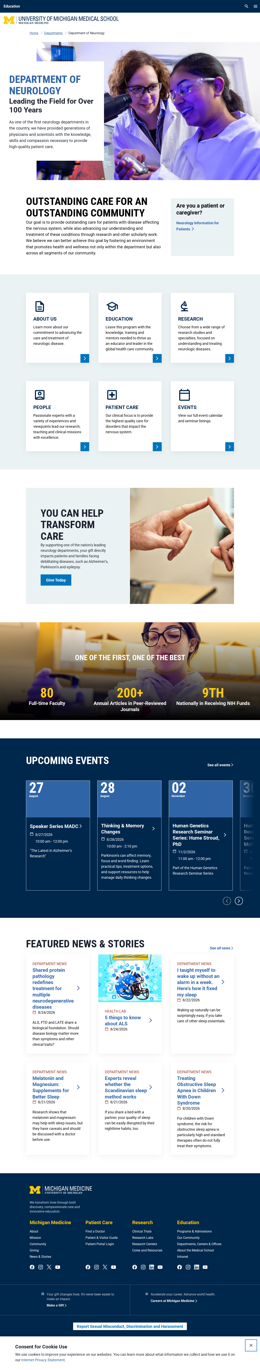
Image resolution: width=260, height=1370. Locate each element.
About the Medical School (195, 1250)
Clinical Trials (142, 1231)
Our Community (188, 1238)
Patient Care (99, 1222)
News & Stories (40, 1257)
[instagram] (40, 1267)
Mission (35, 1238)
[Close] (251, 1345)
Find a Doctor (95, 1231)
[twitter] (49, 1267)
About (34, 1231)
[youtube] (57, 1267)
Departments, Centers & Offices (199, 1244)
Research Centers (144, 1244)
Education (188, 1222)
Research (142, 1222)
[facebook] (32, 1267)
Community (38, 1244)
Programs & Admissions (194, 1231)
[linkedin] (151, 1267)
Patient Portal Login (100, 1244)
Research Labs (142, 1238)
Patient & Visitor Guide (102, 1238)
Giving (34, 1250)
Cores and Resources (147, 1250)
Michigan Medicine (50, 1222)
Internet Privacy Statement (43, 1360)
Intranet (182, 1257)
